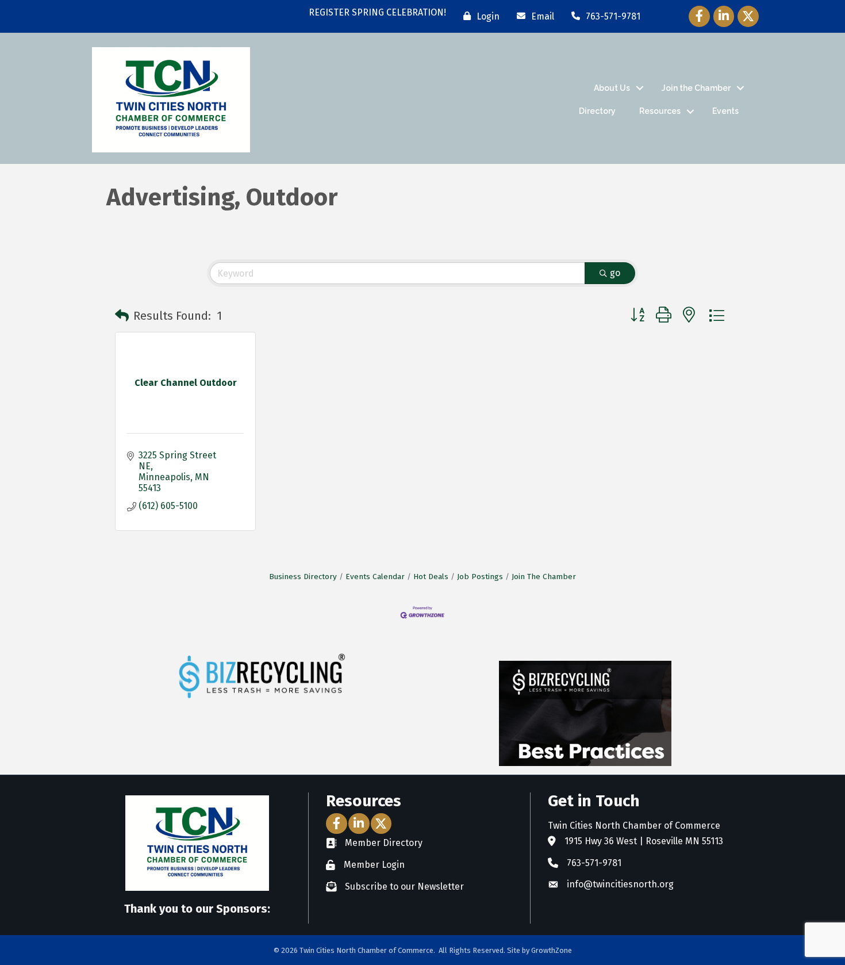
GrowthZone (551, 950)
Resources (660, 111)
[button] (122, 315)
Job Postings (480, 576)
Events (725, 111)
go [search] (615, 272)
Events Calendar (375, 576)
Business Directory (303, 576)
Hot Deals (430, 576)
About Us (612, 88)
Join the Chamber (696, 88)
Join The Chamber (544, 576)
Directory (597, 111)
